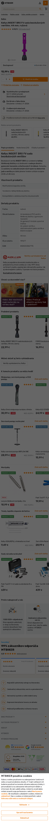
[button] (5, 796)
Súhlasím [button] (24, 805)
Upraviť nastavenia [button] (24, 813)
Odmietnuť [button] (24, 818)
